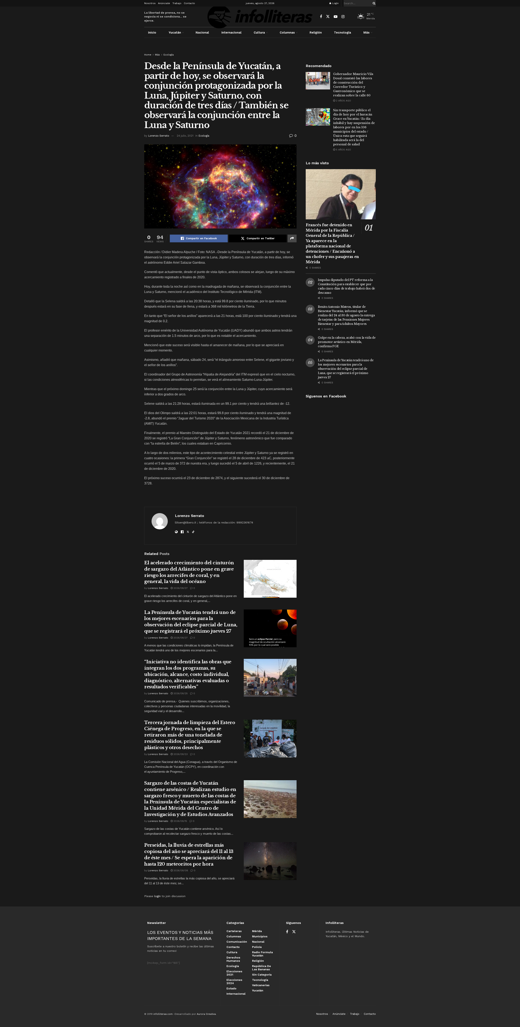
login (157, 896)
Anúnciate (164, 3)
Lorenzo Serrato (158, 135)
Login (335, 3)
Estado (231, 988)
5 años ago (343, 149)
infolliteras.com (163, 1014)
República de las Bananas (261, 967)
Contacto (189, 3)
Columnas (287, 32)
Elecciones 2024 (234, 981)
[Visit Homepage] (260, 16)
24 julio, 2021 (185, 135)
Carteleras (234, 931)
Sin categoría (262, 974)
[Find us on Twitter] (328, 16)
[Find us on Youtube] (335, 16)
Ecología (169, 54)
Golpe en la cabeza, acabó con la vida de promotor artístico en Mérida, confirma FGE (347, 342)
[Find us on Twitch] (350, 17)
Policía (257, 947)
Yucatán (175, 32)
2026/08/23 (180, 754)
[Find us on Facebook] (321, 16)
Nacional (202, 32)
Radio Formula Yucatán (262, 954)
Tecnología (342, 32)
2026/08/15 (180, 821)
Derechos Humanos (233, 959)
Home (147, 54)
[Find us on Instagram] (342, 16)
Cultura (259, 32)
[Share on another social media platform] (292, 238)
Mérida (257, 931)
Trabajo (176, 3)
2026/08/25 (180, 693)
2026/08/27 (180, 588)
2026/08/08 (180, 870)
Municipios (260, 936)
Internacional (231, 32)
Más (366, 32)
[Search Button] (373, 3)
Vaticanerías (261, 985)
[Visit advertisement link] (260, 49)
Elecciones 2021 (234, 973)
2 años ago (343, 100)
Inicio (152, 32)
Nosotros (150, 3)
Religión (316, 32)
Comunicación (236, 941)
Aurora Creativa (206, 1014)
